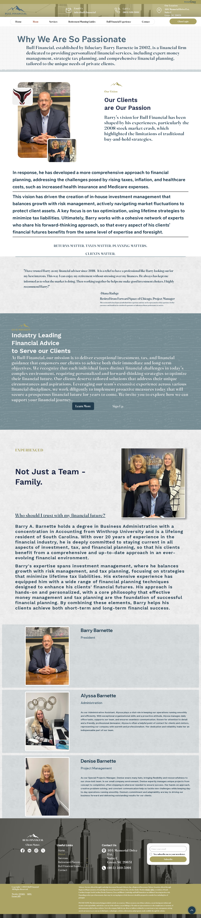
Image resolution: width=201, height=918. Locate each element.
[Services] (87, 858)
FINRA (147, 890)
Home (61, 850)
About (61, 854)
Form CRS (16, 896)
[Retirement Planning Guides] (87, 862)
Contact (62, 870)
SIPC (152, 890)
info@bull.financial (85, 12)
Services (63, 858)
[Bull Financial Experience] (87, 866)
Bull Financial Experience (71, 866)
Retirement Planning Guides (71, 862)
